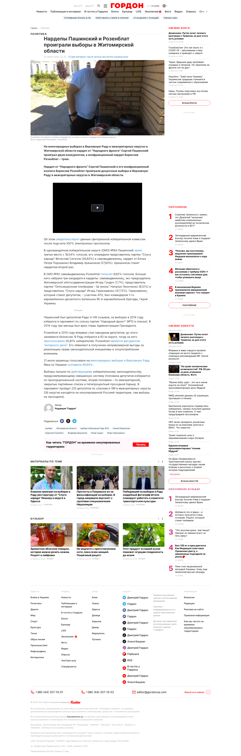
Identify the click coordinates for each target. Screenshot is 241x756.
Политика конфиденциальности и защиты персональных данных (164, 611)
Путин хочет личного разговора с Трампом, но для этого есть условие (188, 36)
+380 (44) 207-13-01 (49, 692)
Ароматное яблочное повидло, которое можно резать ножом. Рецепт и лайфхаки (50, 552)
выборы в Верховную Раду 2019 (95, 428)
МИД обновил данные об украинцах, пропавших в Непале (189, 397)
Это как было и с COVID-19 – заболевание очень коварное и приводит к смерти (186, 50)
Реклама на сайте (193, 609)
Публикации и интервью (65, 11)
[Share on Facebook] (62, 421)
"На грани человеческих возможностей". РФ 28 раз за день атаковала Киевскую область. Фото (189, 370)
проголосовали (54, 341)
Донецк (96, 615)
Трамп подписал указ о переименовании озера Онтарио (187, 436)
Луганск (96, 639)
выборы (48, 428)
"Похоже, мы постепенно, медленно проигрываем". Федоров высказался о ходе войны (191, 255)
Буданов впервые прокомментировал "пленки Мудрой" (184, 448)
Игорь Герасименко (116, 433)
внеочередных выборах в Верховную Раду (120, 360)
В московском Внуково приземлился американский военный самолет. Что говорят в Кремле (192, 291)
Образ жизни (38, 639)
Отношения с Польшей (146, 18)
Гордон (34, 28)
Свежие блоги (179, 28)
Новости (41, 11)
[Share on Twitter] (68, 421)
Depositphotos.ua (75, 716)
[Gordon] (127, 6)
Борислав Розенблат (54, 433)
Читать (141, 444)
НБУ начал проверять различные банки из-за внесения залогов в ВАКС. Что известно (187, 425)
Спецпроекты (68, 666)
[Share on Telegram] (74, 421)
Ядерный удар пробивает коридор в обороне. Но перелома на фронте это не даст (189, 65)
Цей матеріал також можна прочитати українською (99, 56)
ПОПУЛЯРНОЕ (178, 207)
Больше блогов (189, 103)
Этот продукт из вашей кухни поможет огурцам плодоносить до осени (143, 552)
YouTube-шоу (68, 660)
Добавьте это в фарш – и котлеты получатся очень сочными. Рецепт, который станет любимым (189, 516)
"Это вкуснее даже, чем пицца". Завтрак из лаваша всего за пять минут (192, 533)
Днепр (95, 627)
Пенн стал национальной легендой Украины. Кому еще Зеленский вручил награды (191, 569)
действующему (81, 371)
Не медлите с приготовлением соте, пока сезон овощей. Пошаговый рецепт (96, 552)
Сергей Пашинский (121, 428)
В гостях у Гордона (96, 11)
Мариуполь (98, 633)
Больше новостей (189, 481)
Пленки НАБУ (170, 18)
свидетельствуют (67, 239)
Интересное (37, 657)
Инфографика (38, 651)
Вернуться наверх (194, 692)
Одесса (96, 609)
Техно (34, 633)
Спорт (34, 621)
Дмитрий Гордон (137, 597)
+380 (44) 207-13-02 (100, 692)
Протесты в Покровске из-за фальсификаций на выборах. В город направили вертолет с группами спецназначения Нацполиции (96, 498)
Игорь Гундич (97, 433)
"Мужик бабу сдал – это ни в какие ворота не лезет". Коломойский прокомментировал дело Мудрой (188, 385)
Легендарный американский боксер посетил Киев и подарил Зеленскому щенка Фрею (192, 238)
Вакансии (189, 597)
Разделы (65, 592)
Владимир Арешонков (77, 433)
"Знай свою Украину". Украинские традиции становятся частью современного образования (189, 79)
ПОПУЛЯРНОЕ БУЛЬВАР (184, 489)
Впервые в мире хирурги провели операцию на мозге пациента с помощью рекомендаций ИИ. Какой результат (188, 354)
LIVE (138, 11)
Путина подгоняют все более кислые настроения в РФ (188, 92)
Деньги (34, 609)
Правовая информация (196, 615)
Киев (94, 597)
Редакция (189, 603)
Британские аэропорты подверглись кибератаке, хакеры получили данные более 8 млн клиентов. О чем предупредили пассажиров (189, 410)
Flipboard (133, 654)
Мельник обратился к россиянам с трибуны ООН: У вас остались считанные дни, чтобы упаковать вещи (191, 273)
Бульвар (127, 11)
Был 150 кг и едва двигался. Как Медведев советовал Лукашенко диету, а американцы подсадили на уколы (190, 551)
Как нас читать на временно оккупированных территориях (194, 626)
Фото (168, 11)
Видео (179, 11)
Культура (36, 627)
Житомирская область (66, 428)
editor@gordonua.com (152, 692)
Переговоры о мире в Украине (112, 18)
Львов (95, 603)
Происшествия (39, 645)
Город (95, 592)
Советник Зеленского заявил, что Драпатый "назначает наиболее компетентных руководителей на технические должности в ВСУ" (192, 220)
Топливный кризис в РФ (77, 18)
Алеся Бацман (136, 641)
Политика (45, 28)
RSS (129, 660)
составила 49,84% (80, 364)
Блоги (115, 11)
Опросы (191, 11)
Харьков (96, 621)
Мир (33, 615)
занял (138, 250)
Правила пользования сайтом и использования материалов (165, 598)
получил (107, 274)
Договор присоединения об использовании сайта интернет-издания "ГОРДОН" (165, 625)
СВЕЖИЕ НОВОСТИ (181, 325)
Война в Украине (40, 597)
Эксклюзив (152, 11)
